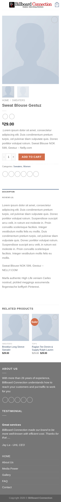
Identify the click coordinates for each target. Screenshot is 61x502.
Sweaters (18, 100)
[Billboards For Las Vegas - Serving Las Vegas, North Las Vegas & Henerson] (30, 5)
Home (5, 100)
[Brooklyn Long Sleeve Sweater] (15, 327)
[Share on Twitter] (17, 174)
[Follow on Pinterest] (30, 400)
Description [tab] (8, 192)
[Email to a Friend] (24, 174)
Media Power (10, 468)
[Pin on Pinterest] (30, 174)
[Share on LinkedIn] (36, 174)
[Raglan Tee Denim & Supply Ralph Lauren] (45, 327)
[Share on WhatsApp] (5, 174)
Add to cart (31, 156)
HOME (6, 456)
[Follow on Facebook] (5, 400)
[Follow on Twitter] (17, 400)
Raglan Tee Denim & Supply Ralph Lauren (42, 348)
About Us (7, 462)
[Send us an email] (24, 400)
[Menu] (4, 5)
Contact (7, 487)
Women (26, 166)
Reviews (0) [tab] (7, 198)
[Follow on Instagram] (11, 400)
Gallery (6, 474)
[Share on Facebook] (11, 174)
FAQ (5, 481)
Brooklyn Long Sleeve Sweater (13, 348)
